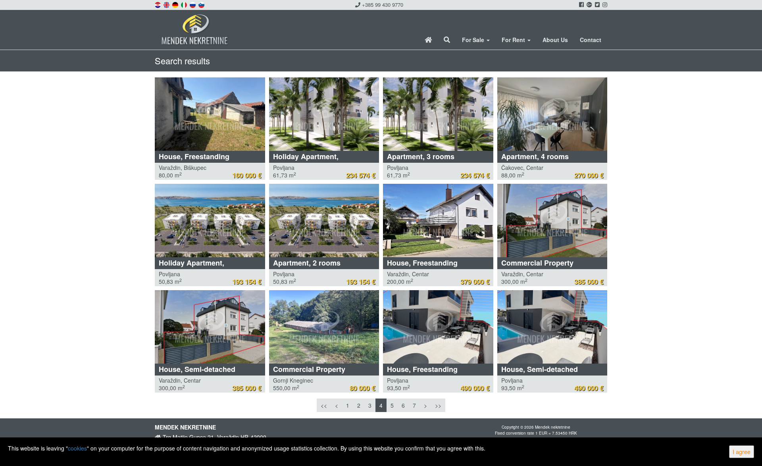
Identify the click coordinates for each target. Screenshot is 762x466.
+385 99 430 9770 (381, 4)
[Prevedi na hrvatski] (158, 4)
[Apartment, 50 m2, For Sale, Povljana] (324, 220)
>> (438, 405)
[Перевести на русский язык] (193, 4)
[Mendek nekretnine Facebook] (581, 4)
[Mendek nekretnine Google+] (588, 4)
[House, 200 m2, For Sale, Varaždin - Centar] (438, 220)
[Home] (428, 40)
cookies (77, 448)
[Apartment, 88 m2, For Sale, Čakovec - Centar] (552, 114)
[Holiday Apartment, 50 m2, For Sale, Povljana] (210, 220)
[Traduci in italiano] (184, 4)
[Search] (447, 40)
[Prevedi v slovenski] (202, 4)
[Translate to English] (167, 4)
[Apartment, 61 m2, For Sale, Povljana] (438, 114)
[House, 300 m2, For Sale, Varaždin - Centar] (210, 327)
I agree (741, 452)
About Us (555, 40)
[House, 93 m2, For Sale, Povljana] (438, 327)
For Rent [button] (514, 40)
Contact (590, 40)
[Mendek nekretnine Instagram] (604, 4)
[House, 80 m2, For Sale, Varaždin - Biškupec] (210, 114)
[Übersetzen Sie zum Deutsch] (175, 4)
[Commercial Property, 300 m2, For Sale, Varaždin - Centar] (552, 220)
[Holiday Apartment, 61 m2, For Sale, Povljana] (324, 114)
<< (324, 405)
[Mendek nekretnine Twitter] (597, 4)
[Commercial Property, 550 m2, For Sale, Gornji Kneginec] (324, 327)
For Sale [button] (474, 40)
